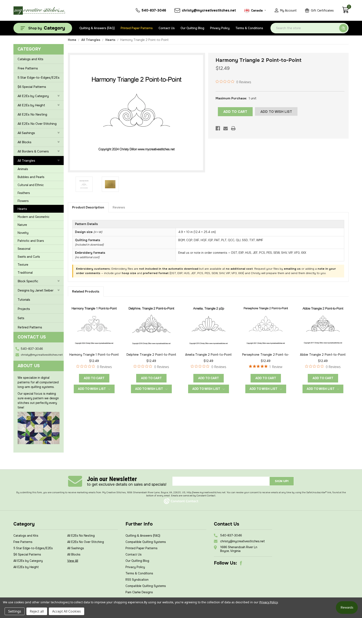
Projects (24, 309)
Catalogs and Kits (30, 59)
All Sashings (26, 133)
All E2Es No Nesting (32, 114)
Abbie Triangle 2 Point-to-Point (323, 354)
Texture (23, 265)
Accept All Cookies (66, 611)
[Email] (225, 128)
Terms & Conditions (249, 28)
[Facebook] (218, 128)
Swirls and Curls (29, 257)
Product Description (88, 207)
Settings (14, 611)
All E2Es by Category (33, 96)
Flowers (23, 201)
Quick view (94, 325)
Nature (22, 225)
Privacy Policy (220, 28)
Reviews (118, 207)
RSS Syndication (137, 580)
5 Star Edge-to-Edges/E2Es (38, 77)
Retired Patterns (30, 327)
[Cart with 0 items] (345, 12)
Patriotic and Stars (31, 241)
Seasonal (24, 249)
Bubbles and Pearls (31, 177)
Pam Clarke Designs (139, 592)
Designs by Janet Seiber (35, 290)
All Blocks (24, 142)
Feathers (24, 193)
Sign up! (281, 481)
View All (72, 561)
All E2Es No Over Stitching (37, 124)
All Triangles (26, 161)
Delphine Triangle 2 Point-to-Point (151, 354)
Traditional (25, 273)
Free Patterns (28, 68)
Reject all (37, 611)
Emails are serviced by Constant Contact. (193, 495)
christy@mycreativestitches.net (42, 354)
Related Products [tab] (85, 291)
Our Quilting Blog (192, 28)
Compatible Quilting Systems (145, 542)
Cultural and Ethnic (31, 185)
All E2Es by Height (31, 105)
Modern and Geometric (33, 217)
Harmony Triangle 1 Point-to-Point (94, 354)
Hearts (22, 209)
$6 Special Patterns (32, 87)
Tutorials (24, 300)
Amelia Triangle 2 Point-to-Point (208, 354)
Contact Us (167, 28)
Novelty (23, 233)
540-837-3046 (32, 349)
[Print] (233, 128)
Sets (21, 318)
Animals (23, 169)
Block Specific (28, 281)
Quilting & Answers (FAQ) (97, 28)
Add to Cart (94, 378)
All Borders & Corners (33, 151)
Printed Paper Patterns (137, 28)
